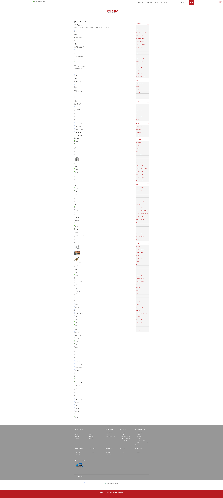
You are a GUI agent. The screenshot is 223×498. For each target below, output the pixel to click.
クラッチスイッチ (77, 191)
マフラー (75, 223)
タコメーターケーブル (78, 123)
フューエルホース (77, 338)
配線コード (76, 414)
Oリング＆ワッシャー (78, 262)
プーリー (75, 175)
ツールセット (76, 396)
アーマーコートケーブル (78, 132)
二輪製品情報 (149, 2)
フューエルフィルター (78, 240)
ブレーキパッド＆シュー (78, 272)
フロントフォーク (77, 284)
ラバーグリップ (76, 155)
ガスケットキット (77, 256)
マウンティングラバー (78, 265)
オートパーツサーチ (174, 2)
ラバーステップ (76, 322)
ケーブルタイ (76, 402)
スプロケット (76, 172)
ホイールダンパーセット (78, 281)
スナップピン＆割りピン (78, 367)
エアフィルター (76, 229)
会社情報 (156, 2)
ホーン (75, 197)
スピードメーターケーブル (79, 117)
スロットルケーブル (77, 120)
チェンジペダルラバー (78, 325)
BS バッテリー (76, 332)
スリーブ (75, 379)
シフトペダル (76, 328)
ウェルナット (76, 347)
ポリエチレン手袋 (77, 408)
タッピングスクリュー (78, 358)
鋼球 (74, 310)
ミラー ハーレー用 (77, 144)
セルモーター (76, 220)
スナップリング (76, 293)
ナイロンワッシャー (77, 216)
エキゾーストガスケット (78, 243)
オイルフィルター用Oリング (79, 235)
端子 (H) (75, 376)
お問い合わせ (164, 2)
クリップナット (76, 344)
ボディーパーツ (76, 207)
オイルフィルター (77, 232)
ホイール (75, 278)
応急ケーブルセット (77, 138)
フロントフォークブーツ (78, 304)
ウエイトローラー (77, 169)
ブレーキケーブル (77, 112)
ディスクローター (77, 275)
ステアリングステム (77, 307)
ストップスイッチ (77, 188)
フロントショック (77, 316)
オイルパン (76, 417)
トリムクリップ (76, 361)
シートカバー (76, 213)
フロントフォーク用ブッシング (79, 301)
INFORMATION (184, 2)
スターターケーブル (77, 126)
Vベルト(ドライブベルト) (78, 178)
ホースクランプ (76, 341)
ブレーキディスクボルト (78, 382)
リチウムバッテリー (77, 335)
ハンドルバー (76, 150)
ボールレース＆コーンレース (79, 313)
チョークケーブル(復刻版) (78, 129)
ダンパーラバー (76, 350)
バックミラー (76, 141)
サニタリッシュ (76, 411)
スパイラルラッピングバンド (79, 399)
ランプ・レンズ (76, 202)
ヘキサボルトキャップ (78, 364)
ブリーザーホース (77, 385)
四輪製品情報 (140, 2)
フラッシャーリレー (77, 194)
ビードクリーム (76, 405)
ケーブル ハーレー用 (78, 135)
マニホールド (76, 226)
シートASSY (76, 210)
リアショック (76, 319)
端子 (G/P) (75, 373)
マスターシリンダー (77, 147)
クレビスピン (76, 370)
